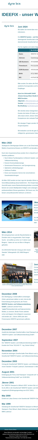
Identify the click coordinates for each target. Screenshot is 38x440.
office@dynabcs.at (31, 101)
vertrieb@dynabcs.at (31, 103)
